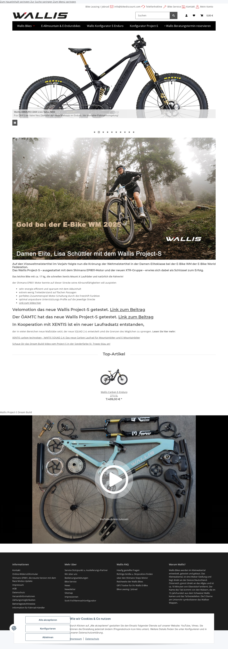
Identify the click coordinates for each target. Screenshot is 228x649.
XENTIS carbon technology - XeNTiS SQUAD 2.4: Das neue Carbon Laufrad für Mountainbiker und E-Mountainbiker (76, 337)
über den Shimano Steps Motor (132, 577)
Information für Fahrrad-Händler (28, 607)
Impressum (76, 638)
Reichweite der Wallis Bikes (130, 581)
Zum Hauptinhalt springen (15, 1)
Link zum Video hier (30, 302)
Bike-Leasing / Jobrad (97, 6)
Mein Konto (206, 6)
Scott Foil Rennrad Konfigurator (80, 600)
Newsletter (70, 589)
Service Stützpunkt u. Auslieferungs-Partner (86, 570)
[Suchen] (173, 15)
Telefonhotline (154, 6)
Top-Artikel (114, 354)
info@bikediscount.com (127, 6)
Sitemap (69, 592)
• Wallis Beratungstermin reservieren (187, 26)
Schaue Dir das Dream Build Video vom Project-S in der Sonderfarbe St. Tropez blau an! (61, 343)
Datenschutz (92, 638)
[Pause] (14, 123)
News (67, 585)
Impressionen (71, 596)
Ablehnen (47, 637)
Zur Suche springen (41, 1)
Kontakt (190, 6)
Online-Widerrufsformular (25, 574)
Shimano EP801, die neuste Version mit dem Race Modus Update (34, 579)
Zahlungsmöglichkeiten (23, 599)
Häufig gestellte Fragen (128, 570)
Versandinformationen (23, 596)
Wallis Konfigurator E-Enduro (105, 26)
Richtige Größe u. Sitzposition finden (135, 574)
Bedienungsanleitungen (76, 577)
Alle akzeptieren (48, 619)
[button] (186, 15)
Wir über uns (71, 574)
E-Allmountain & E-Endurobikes (60, 26)
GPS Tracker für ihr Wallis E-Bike (132, 585)
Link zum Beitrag (127, 309)
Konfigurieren (48, 628)
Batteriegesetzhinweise (23, 603)
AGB (14, 588)
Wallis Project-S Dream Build (16, 412)
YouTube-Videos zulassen (114, 519)
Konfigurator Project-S (144, 26)
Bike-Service (174, 6)
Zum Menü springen (64, 1)
